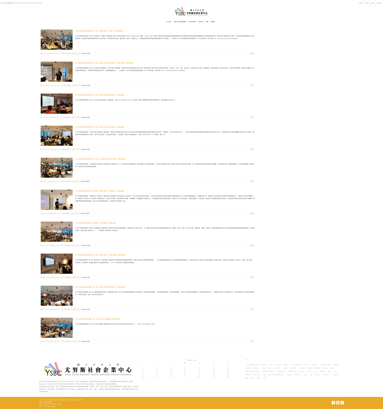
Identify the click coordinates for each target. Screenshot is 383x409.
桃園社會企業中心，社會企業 (296, 371)
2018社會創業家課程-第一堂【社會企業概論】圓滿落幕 (97, 319)
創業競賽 (336, 364)
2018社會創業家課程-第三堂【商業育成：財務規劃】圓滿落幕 (100, 255)
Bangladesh (263, 364)
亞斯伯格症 (314, 364)
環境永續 (248, 374)
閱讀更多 (252, 53)
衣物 (311, 374)
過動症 (258, 378)
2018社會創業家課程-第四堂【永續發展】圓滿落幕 (95, 223)
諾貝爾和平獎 (326, 374)
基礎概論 (248, 368)
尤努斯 (285, 368)
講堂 (246, 378)
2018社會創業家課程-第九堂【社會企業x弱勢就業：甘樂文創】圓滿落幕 (104, 63)
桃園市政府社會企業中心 (252, 371)
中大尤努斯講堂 (295, 364)
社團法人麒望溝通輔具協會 (276, 374)
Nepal (270, 364)
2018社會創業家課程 (251, 364)
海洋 (315, 371)
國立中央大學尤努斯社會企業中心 (52, 53)
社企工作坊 (257, 374)
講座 (252, 378)
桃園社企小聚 (281, 371)
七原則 (286, 364)
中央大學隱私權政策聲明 (45, 402)
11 (156, 370)
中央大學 (305, 364)
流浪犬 (309, 371)
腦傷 (305, 374)
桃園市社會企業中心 (268, 371)
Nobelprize (278, 364)
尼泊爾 (325, 368)
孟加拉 (264, 368)
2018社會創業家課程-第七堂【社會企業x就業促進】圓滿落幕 (99, 127)
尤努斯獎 (302, 368)
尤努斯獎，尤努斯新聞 (313, 368)
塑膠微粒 (256, 368)
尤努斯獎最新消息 (75, 53)
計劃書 (317, 374)
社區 (264, 374)
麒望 (264, 378)
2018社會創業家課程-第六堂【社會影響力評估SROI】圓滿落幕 (100, 159)
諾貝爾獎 (335, 374)
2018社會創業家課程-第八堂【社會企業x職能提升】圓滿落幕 (99, 95)
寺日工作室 (277, 368)
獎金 (336, 371)
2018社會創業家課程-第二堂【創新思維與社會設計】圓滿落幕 (100, 287)
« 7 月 (144, 381)
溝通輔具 (322, 371)
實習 (269, 368)
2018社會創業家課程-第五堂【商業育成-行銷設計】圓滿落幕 (99, 191)
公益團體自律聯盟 (325, 364)
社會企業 (289, 374)
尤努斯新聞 (293, 368)
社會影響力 (298, 374)
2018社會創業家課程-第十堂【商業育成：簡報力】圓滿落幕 (99, 31)
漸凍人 (330, 371)
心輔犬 (332, 368)
